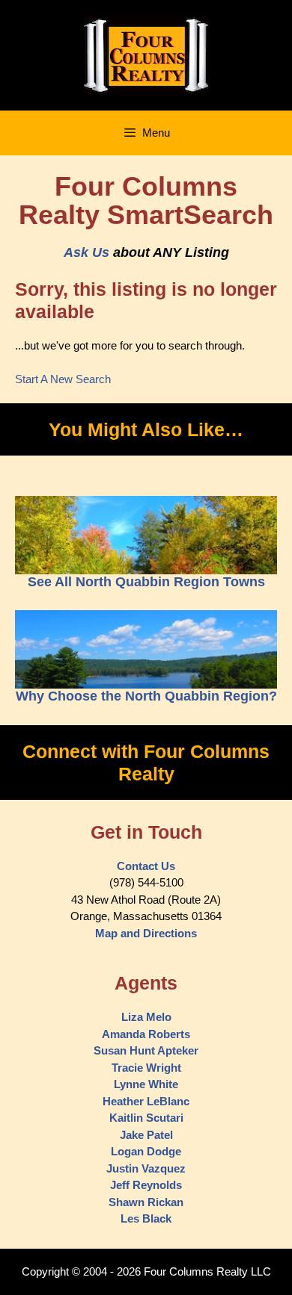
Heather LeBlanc (146, 1101)
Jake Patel (146, 1134)
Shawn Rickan (146, 1202)
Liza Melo (146, 1016)
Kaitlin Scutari (146, 1117)
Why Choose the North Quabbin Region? (146, 696)
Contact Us (146, 866)
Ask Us (86, 252)
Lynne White (146, 1084)
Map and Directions (146, 933)
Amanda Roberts (146, 1034)
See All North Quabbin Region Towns (146, 581)
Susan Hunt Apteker (146, 1050)
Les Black (146, 1218)
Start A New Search (63, 379)
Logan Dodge (146, 1151)
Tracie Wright (146, 1067)
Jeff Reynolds (146, 1184)
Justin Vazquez (146, 1168)
